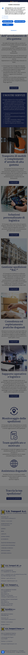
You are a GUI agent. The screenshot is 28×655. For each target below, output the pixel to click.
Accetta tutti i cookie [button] (20, 21)
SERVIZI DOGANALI (5, 550)
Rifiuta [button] (7, 24)
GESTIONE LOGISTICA (6, 553)
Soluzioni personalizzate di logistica (14, 218)
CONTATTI (3, 534)
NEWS (2, 531)
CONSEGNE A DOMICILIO (7, 548)
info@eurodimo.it (5, 624)
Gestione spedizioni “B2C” (14, 268)
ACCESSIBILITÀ (4, 539)
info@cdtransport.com (6, 524)
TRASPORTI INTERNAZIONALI (8, 543)
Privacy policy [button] (5, 17)
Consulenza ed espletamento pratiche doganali (14, 324)
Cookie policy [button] (5, 16)
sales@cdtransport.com (6, 605)
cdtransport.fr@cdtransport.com (9, 644)
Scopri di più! (14, 88)
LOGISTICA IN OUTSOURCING (8, 545)
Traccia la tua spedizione (14, 498)
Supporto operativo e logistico (14, 375)
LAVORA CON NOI (5, 536)
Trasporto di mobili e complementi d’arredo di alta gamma (14, 160)
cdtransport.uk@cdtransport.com (9, 581)
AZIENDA (3, 529)
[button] (2, 652)
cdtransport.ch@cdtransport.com (9, 597)
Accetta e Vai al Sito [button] (7, 21)
